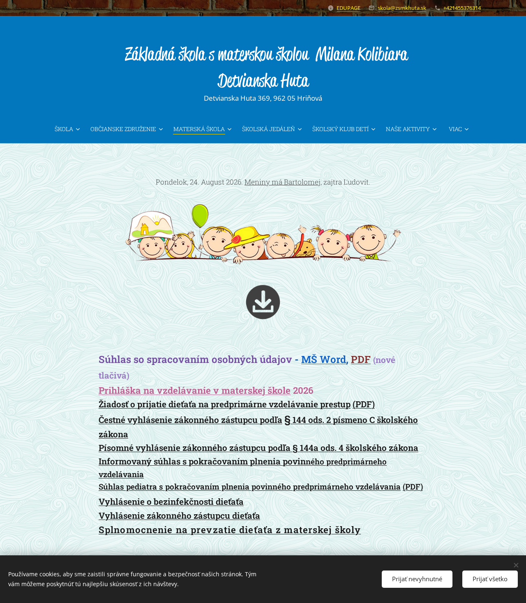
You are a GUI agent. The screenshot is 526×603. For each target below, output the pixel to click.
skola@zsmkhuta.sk (402, 8)
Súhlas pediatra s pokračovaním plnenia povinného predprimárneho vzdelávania (250, 486)
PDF (361, 359)
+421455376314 (462, 8)
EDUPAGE (348, 8)
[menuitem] (69, 129)
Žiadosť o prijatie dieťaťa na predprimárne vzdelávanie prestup (225, 404)
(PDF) (364, 404)
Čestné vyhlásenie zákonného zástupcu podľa (190, 419)
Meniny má (283, 182)
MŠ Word (323, 359)
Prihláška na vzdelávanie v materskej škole (195, 390)
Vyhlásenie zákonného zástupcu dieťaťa (179, 515)
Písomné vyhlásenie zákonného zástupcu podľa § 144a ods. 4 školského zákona (258, 447)
